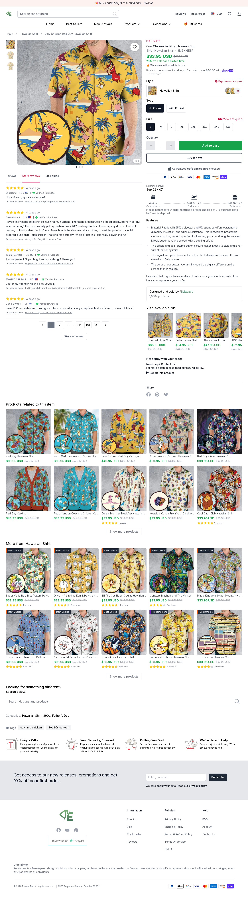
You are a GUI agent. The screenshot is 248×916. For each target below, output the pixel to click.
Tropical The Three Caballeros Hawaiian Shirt (49, 263)
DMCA (168, 849)
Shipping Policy (174, 826)
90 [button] (97, 325)
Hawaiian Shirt (29, 33)
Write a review (73, 336)
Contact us (168, 364)
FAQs (205, 819)
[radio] (155, 108)
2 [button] (59, 325)
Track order (197, 13)
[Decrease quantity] (150, 145)
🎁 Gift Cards (193, 24)
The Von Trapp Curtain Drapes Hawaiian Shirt (48, 312)
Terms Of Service (175, 841)
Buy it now (194, 158)
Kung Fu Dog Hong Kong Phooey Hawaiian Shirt (50, 201)
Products (130, 24)
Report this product (162, 372)
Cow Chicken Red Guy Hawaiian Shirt (68, 33)
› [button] (105, 325)
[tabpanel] (74, 263)
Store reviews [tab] (31, 175)
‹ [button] (42, 325)
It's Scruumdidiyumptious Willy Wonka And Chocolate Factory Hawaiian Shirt (65, 288)
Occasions (160, 24)
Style (149, 81)
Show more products (124, 531)
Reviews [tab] (11, 175)
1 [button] (51, 325)
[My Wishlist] (229, 14)
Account (207, 826)
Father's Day (60, 715)
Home (50, 24)
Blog (129, 826)
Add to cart (210, 145)
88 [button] (79, 325)
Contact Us (209, 834)
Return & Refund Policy (178, 834)
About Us (132, 819)
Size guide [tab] (52, 175)
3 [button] (68, 325)
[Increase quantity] (170, 145)
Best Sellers (74, 24)
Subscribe (218, 777)
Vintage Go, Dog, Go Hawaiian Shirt (43, 239)
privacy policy (198, 785)
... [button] (74, 325)
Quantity (152, 137)
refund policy (194, 367)
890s (46, 715)
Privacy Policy (173, 819)
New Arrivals (103, 24)
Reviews (180, 13)
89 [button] (88, 325)
